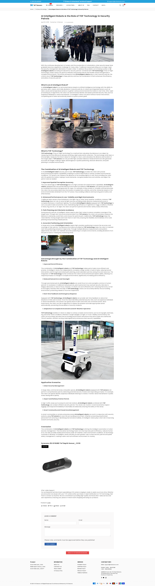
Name (46, 520)
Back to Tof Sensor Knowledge (77, 553)
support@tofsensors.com (117, 1)
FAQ (88, 5)
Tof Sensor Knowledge (41, 9)
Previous (45, 508)
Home (31, 9)
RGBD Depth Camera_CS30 (37, 566)
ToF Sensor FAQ (58, 571)
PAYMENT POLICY (82, 564)
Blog (103, 5)
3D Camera (49, 5)
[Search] (120, 5)
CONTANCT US (58, 566)
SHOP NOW (45, 446)
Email (80, 520)
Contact (96, 5)
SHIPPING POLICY (82, 566)
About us (81, 5)
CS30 (48, 503)
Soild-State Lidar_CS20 (36, 564)
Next (111, 508)
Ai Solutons (70, 5)
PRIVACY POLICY (82, 571)
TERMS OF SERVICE (82, 573)
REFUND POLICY (81, 568)
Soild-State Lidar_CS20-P (37, 568)
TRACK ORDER (57, 568)
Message (47, 527)
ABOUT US (56, 564)
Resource (59, 5)
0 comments (69, 22)
